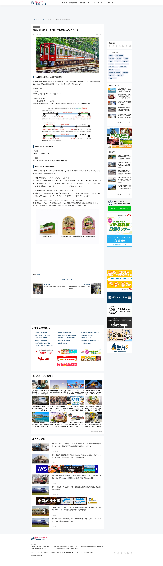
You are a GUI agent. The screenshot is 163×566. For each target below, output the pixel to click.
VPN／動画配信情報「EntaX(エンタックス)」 (42, 548)
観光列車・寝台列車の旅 (41, 340)
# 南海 (38, 274)
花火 (111, 61)
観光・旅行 (120, 75)
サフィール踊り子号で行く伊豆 (42, 335)
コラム (90, 2)
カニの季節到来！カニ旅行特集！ (43, 343)
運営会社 (59, 552)
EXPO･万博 (118, 61)
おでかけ (126, 61)
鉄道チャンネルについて (36, 552)
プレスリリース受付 (88, 552)
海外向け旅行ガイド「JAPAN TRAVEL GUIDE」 (68, 548)
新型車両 (126, 72)
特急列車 (112, 58)
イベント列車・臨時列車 (115, 72)
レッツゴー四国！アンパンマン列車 (44, 345)
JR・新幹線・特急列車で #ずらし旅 (90, 332)
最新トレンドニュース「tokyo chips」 (41, 546)
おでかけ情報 (73, 2)
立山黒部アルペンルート (41, 332)
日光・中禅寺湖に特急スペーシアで (89, 340)
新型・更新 (123, 66)
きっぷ (111, 55)
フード (117, 69)
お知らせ (46, 552)
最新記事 (64, 2)
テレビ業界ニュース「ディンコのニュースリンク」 (65, 546)
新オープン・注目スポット (122, 63)
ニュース (42, 19)
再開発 (111, 63)
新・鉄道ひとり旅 (113, 66)
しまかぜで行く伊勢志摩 (41, 337)
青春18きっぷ (113, 78)
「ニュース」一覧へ (67, 279)
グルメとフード (112, 2)
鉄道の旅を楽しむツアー (64, 343)
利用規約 (53, 552)
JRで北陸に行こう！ (86, 343)
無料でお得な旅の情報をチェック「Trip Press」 (92, 546)
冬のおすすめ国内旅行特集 (64, 332)
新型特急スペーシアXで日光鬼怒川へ (67, 337)
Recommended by (94, 431)
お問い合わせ (79, 552)
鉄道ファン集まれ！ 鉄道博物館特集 (67, 335)
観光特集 (82, 2)
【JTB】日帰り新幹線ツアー (88, 335)
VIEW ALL (119, 122)
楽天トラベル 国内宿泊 (64, 340)
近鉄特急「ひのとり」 (86, 337)
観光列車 (119, 58)
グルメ (111, 69)
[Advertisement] (81, 12)
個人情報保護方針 (68, 552)
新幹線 (126, 58)
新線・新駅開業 (119, 55)
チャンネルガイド (99, 2)
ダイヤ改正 (112, 75)
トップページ (34, 19)
